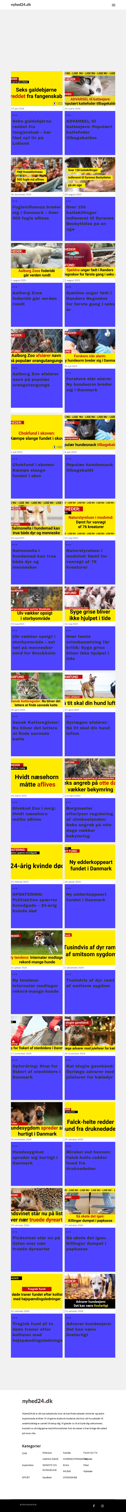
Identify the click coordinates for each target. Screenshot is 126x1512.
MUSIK (67, 1471)
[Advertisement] (68, 44)
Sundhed (47, 1477)
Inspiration (27, 1465)
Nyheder (88, 1471)
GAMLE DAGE (50, 1458)
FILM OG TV (90, 1452)
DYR (24, 1453)
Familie (67, 1452)
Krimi (66, 1465)
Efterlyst (47, 1452)
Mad (86, 1465)
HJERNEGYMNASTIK (73, 1458)
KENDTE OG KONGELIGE (50, 1467)
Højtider (88, 1458)
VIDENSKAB (70, 1477)
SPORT (26, 1477)
